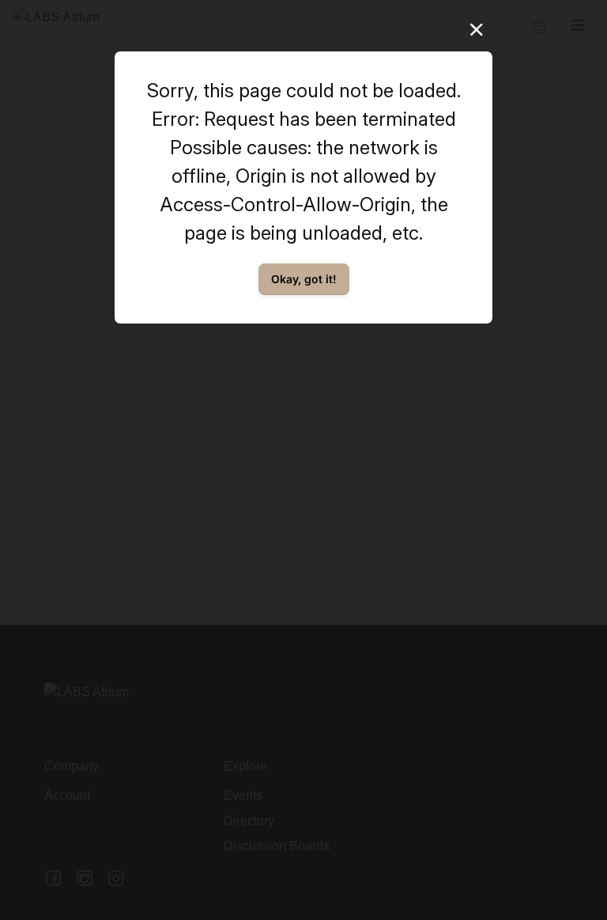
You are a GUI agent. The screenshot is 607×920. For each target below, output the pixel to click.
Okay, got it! (304, 279)
